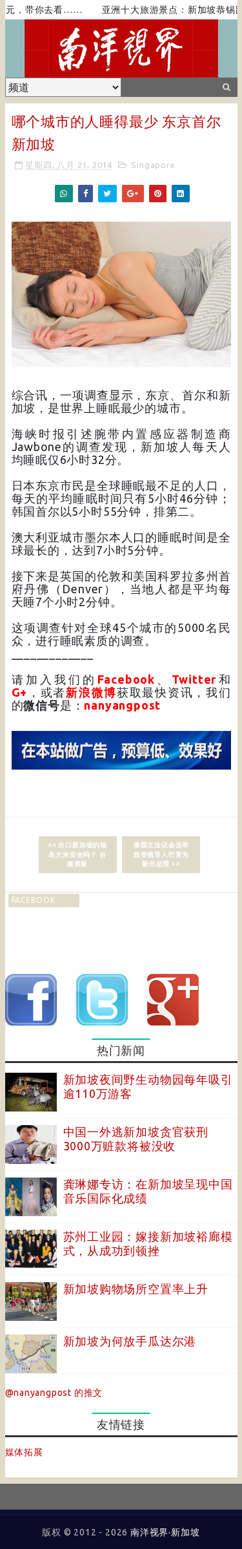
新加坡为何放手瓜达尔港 (130, 1340)
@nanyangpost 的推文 (54, 1392)
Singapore (153, 164)
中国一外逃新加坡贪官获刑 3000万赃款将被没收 (136, 1138)
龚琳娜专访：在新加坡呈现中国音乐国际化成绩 (148, 1191)
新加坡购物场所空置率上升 (136, 1288)
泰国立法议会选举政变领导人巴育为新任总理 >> (161, 854)
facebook (33, 900)
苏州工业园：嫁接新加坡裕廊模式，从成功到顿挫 (148, 1243)
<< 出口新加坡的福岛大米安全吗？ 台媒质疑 (77, 854)
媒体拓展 (24, 1452)
